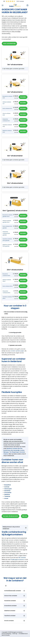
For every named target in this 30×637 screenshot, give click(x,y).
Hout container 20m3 (7, 286)
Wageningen (15, 452)
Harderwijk (16, 450)
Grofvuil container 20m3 (7, 280)
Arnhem (15, 448)
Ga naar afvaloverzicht (10, 516)
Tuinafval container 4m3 (7, 125)
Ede (12, 450)
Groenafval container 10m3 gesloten (6, 233)
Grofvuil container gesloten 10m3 (7, 221)
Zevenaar (22, 452)
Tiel (10, 452)
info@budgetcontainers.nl (18, 559)
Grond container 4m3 (6, 114)
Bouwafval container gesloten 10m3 (7, 215)
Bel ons (24, 516)
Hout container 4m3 (7, 108)
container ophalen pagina (17, 351)
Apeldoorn (10, 448)
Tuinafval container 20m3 (7, 297)
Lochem (22, 450)
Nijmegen (6, 452)
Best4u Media (6, 635)
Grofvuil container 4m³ (7, 102)
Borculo (20, 448)
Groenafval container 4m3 (6, 119)
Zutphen (5, 454)
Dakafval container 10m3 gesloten (7, 245)
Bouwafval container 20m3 (6, 274)
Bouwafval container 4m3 (7, 97)
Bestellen (23, 97)
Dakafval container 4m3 (7, 131)
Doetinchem (6, 450)
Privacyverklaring (6, 633)
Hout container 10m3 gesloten (7, 227)
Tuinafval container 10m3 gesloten (7, 239)
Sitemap (14, 633)
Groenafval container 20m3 (6, 291)
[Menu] (2, 5)
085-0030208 (22, 557)
